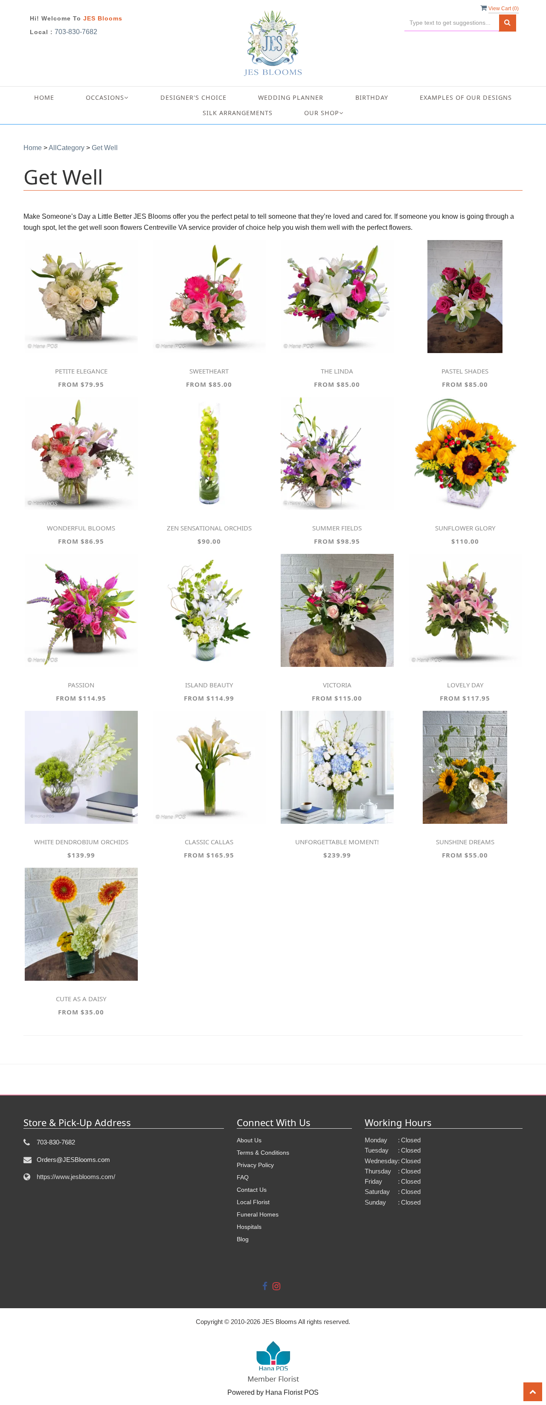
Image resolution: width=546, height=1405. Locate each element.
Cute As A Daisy (81, 998)
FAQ (243, 1177)
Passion (81, 685)
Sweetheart (209, 371)
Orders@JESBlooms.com (73, 1159)
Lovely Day (465, 685)
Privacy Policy (255, 1165)
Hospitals (249, 1226)
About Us (249, 1140)
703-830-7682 (76, 31)
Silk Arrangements (238, 113)
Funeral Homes (258, 1214)
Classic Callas (209, 841)
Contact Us (252, 1189)
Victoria (337, 685)
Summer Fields (337, 528)
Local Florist (253, 1202)
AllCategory (66, 147)
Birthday (371, 97)
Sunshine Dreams (465, 841)
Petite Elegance (81, 371)
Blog (243, 1239)
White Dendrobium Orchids (81, 841)
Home (44, 97)
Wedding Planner (290, 97)
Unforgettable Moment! (337, 841)
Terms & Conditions (263, 1152)
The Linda (337, 371)
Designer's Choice (193, 97)
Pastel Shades (464, 371)
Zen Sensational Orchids (209, 528)
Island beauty (209, 685)
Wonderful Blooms (81, 528)
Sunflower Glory (465, 528)
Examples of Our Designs (466, 97)
